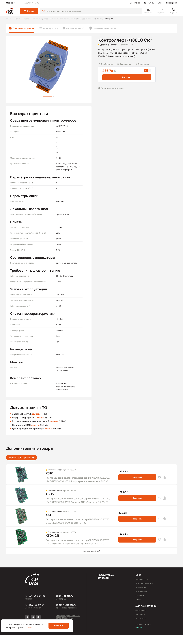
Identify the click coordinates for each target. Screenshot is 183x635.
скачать (36, 413)
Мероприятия (141, 579)
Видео (138, 599)
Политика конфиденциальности (68, 615)
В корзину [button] (127, 77)
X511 (49, 515)
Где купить (149, 2)
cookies (28, 627)
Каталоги (139, 595)
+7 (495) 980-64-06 (30, 2)
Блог (160, 2)
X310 (49, 473)
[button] (29, 11)
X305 (50, 494)
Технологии (140, 587)
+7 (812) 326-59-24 (34, 604)
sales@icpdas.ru (64, 595)
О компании (135, 2)
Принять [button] (58, 625)
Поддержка (171, 2)
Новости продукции (144, 583)
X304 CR (52, 535)
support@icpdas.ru (66, 604)
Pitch (139, 627)
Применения (141, 591)
